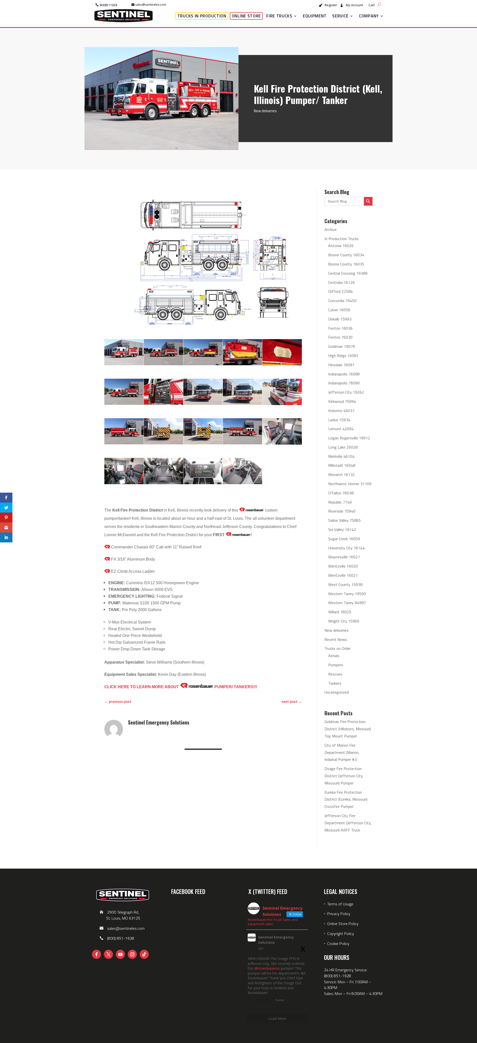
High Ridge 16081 (343, 356)
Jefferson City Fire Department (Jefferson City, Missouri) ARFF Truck (347, 823)
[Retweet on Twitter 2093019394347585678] (259, 1000)
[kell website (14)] (282, 431)
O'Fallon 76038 (341, 493)
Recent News (335, 639)
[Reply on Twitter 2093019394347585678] (250, 1000)
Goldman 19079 (341, 346)
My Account (354, 5)
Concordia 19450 (342, 301)
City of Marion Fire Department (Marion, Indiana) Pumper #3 (341, 752)
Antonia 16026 (341, 246)
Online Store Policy (342, 924)
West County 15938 (345, 584)
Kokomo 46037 (341, 411)
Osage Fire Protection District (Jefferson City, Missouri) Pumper (343, 776)
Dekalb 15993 (340, 319)
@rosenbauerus (267, 968)
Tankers (334, 683)
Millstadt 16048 (341, 465)
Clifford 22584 (340, 291)
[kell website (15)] (124, 471)
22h (260, 948)
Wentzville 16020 (343, 566)
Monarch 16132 (341, 474)
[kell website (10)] (124, 431)
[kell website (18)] (242, 471)
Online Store (246, 16)
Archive (330, 229)
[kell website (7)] (203, 392)
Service (340, 16)
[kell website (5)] (124, 392)
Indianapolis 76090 (344, 383)
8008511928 (108, 5)
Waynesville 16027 (344, 557)
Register (331, 5)
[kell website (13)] (242, 431)
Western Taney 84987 (347, 603)
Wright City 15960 (343, 621)
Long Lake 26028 (343, 447)
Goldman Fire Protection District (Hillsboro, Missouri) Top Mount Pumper (347, 729)
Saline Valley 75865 (344, 520)
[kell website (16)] (163, 471)
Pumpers (335, 665)
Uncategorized (336, 692)
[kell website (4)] (282, 352)
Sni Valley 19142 (342, 529)
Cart (371, 5)
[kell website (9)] (282, 392)
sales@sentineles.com (150, 4)
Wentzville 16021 (343, 575)
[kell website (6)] (163, 392)
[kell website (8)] (242, 392)
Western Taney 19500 (347, 594)
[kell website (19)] (124, 352)
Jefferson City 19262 (346, 392)
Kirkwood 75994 (342, 401)
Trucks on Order (337, 648)
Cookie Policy (338, 943)
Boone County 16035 (346, 264)
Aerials (333, 656)
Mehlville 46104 (341, 456)
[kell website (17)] (203, 471)
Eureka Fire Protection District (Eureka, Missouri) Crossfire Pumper (345, 799)
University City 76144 (346, 548)
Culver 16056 (339, 310)
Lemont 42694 (341, 429)
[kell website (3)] (242, 352)
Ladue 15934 (339, 420)
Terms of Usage (339, 904)
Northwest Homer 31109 (349, 484)
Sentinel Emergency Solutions (276, 940)
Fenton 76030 (340, 337)
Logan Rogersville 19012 (349, 438)
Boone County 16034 (346, 255)
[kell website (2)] (203, 352)
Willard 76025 (339, 612)
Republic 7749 (340, 502)
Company (369, 16)
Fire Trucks (279, 16)
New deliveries (265, 111)
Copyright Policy (340, 934)
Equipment (315, 16)
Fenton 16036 (340, 328)
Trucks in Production (201, 16)
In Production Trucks (341, 239)
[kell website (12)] (203, 431)
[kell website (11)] (163, 431)
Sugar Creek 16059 (344, 539)
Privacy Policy (338, 914)
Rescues (335, 674)
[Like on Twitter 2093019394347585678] (269, 1000)
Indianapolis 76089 (344, 374)
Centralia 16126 (341, 282)
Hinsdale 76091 (341, 365)
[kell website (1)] (163, 352)
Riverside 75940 (342, 511)
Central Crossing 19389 (347, 273)
